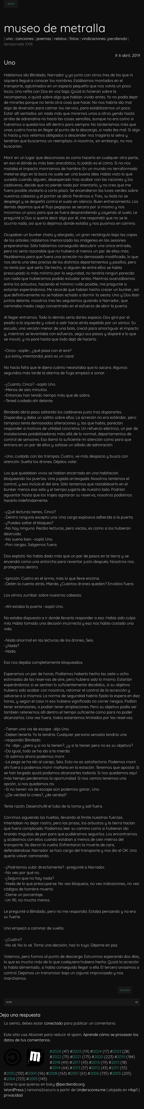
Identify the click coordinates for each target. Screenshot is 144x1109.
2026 (56, 1051)
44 (136, 1002)
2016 (96, 1062)
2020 (98, 1056)
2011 (115, 1067)
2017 (76, 1062)
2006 (94, 1073)
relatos (60, 38)
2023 (117, 1051)
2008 (53, 1073)
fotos (74, 38)
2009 (32, 1073)
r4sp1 (133, 1089)
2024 (97, 1051)
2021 (77, 1056)
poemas (44, 38)
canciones (25, 38)
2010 (10, 1073)
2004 (10, 1078)
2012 (96, 1067)
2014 (56, 1067)
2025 (77, 1051)
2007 (75, 1073)
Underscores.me (91, 1089)
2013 (76, 1067)
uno (9, 38)
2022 (56, 1056)
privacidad (13, 1095)
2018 (56, 1062)
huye (9, 1002)
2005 (116, 1073)
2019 (121, 1056)
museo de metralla (54, 27)
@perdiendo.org (70, 1084)
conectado (53, 1023)
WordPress (14, 1089)
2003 (33, 1078)
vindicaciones (94, 38)
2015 (115, 1062)
